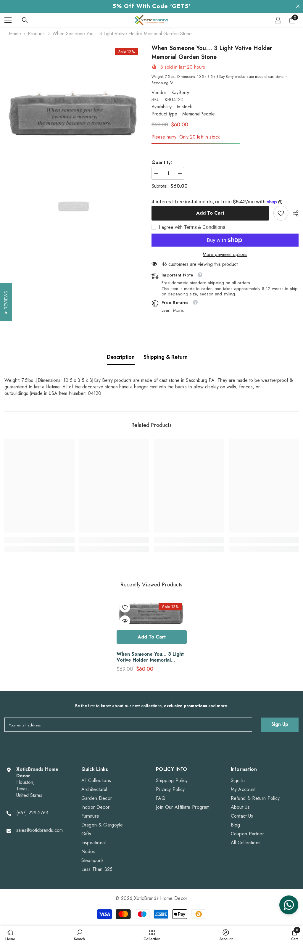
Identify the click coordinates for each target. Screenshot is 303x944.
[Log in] (278, 20)
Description (121, 357)
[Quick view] (125, 620)
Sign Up (279, 724)
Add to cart (210, 213)
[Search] (24, 20)
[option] (73, 114)
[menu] (8, 20)
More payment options (225, 254)
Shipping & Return (166, 357)
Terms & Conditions (204, 227)
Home (15, 33)
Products (37, 33)
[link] (280, 213)
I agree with (171, 227)
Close (298, 6)
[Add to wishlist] (125, 607)
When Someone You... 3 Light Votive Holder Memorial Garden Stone (150, 657)
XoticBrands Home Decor (161, 898)
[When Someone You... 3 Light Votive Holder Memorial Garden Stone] (152, 613)
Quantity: (162, 162)
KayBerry (180, 92)
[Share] (293, 213)
